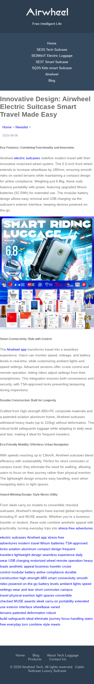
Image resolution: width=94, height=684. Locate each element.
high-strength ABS (33, 578)
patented (19, 613)
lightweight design (27, 555)
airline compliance (50, 572)
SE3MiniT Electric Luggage (52, 56)
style (46, 624)
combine (35, 624)
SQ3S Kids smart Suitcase (52, 68)
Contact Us (57, 659)
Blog (51, 80)
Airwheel (51, 74)
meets (55, 624)
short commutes (47, 589)
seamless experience (58, 555)
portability (66, 601)
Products (34, 659)
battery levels (49, 584)
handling (77, 618)
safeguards (16, 618)
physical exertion (22, 595)
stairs (89, 618)
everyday (14, 624)
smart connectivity (61, 578)
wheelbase (41, 607)
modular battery (23, 572)
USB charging (18, 560)
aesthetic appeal (21, 566)
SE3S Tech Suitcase (52, 49)
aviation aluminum (22, 549)
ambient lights (70, 584)
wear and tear (23, 589)
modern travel (28, 543)
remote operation (69, 560)
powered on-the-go (23, 584)
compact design (49, 549)
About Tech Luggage (63, 655)
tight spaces (45, 595)
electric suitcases (27, 158)
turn (25, 624)
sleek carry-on (47, 601)
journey (54, 618)
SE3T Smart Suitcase (52, 62)
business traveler (48, 566)
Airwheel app (17, 349)
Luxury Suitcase (54, 671)
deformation (36, 613)
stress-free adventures (75, 528)
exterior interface (19, 607)
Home (51, 43)
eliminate (41, 618)
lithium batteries (52, 543)
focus (65, 618)
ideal (30, 618)
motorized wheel (42, 560)
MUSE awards (24, 601)
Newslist (21, 127)
